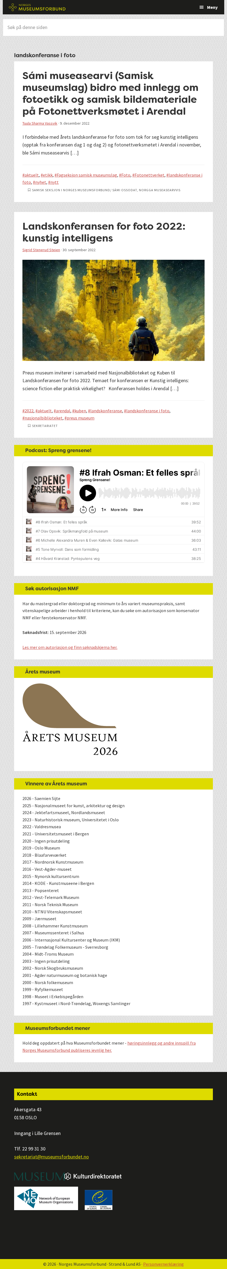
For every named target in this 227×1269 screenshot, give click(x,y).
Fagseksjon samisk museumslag (87, 175)
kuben (80, 410)
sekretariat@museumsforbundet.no (51, 1156)
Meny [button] (212, 7)
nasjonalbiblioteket (44, 418)
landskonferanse (106, 410)
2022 (29, 410)
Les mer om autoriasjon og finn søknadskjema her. (69, 647)
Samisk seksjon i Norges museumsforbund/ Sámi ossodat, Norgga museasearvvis (106, 190)
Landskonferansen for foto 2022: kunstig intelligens (103, 232)
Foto (125, 175)
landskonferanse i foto (147, 410)
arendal (63, 410)
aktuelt (32, 175)
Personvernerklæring (163, 1264)
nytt (54, 182)
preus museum (80, 418)
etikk (48, 175)
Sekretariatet (45, 426)
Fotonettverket (149, 175)
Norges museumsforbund (37, 7)
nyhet (40, 182)
